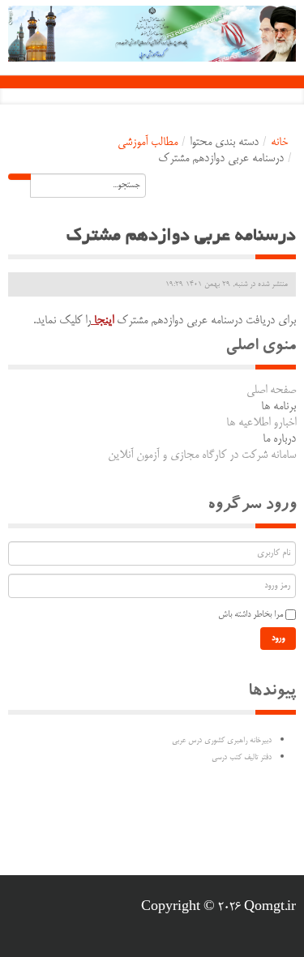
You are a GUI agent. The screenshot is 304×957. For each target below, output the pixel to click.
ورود (278, 638)
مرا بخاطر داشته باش (250, 615)
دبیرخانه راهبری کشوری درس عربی (222, 741)
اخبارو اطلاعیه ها (261, 423)
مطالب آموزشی (148, 142)
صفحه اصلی (271, 390)
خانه (279, 142)
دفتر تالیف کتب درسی (242, 758)
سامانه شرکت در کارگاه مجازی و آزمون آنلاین (202, 455)
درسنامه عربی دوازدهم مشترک (181, 236)
